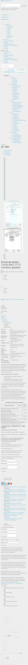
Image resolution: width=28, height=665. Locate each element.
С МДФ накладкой (17, 136)
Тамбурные (15, 96)
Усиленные (15, 109)
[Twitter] (4, 146)
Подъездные (16, 98)
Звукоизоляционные (17, 105)
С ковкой (15, 121)
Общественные (16, 93)
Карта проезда (7, 152)
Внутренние (16, 95)
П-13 (14, 583)
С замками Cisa (16, 130)
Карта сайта (5, 642)
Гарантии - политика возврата (10, 45)
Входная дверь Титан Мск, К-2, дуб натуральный (14, 494)
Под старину (16, 129)
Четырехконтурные (17, 142)
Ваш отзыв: (4, 537)
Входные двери (21, 69)
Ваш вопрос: (4, 468)
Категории (6, 75)
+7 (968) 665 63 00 (5, 17)
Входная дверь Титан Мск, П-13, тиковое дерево (14, 72)
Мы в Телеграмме (16, 653)
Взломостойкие (16, 108)
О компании (7, 24)
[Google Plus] (8, 146)
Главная (6, 618)
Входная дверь (4, 583)
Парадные (15, 127)
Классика (15, 80)
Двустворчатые (16, 118)
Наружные (15, 99)
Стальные (15, 133)
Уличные (15, 90)
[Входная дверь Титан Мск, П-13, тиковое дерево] (12, 299)
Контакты (6, 48)
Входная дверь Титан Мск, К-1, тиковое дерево (14, 489)
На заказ (15, 124)
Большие (15, 126)
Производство (10, 36)
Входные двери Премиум (9, 71)
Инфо (3, 306)
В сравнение (4, 321)
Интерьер (4, 308)
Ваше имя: (3, 460)
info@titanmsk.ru (16, 632)
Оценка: (3, 539)
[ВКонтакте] (2, 484)
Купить (2, 317)
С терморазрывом (17, 111)
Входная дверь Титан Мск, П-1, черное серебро (14, 499)
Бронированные (17, 104)
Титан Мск (10, 583)
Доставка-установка (8, 44)
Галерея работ (7, 153)
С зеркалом (15, 115)
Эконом (15, 78)
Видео (8, 38)
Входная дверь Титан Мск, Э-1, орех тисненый (14, 508)
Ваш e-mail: (4, 463)
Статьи (8, 30)
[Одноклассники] (5, 146)
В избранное (4, 319)
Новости (9, 29)
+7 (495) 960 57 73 (5, 14)
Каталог (6, 39)
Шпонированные (17, 135)
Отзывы (5, 47)
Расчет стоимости (8, 150)
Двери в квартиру (17, 86)
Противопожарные (17, 102)
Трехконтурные (16, 141)
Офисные (15, 92)
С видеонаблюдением (18, 106)
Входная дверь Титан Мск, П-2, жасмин (12, 503)
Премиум (15, 81)
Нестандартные (16, 123)
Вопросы (9, 32)
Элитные (15, 83)
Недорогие (15, 114)
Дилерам (6, 42)
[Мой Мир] (7, 146)
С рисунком (15, 117)
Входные (15, 89)
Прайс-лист (9, 27)
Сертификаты (10, 26)
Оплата (8, 33)
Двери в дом (16, 87)
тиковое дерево (18, 583)
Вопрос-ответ (7, 622)
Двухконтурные (16, 139)
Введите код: (4, 542)
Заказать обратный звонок (15, 636)
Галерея (9, 35)
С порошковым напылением (19, 120)
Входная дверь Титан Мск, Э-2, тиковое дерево (14, 512)
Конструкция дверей (8, 41)
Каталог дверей (11, 69)
